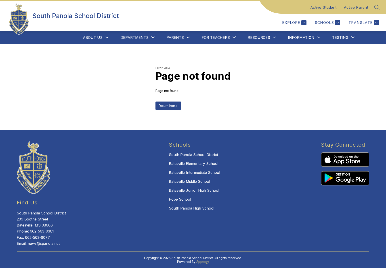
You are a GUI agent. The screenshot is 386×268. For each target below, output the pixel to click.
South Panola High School (191, 208)
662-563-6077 (37, 237)
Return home (168, 106)
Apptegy (202, 262)
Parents (175, 37)
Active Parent (356, 7)
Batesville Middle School (189, 181)
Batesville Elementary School (193, 163)
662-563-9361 (42, 231)
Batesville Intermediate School (194, 172)
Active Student (323, 7)
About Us (93, 37)
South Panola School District (193, 154)
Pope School (180, 199)
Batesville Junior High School (194, 190)
